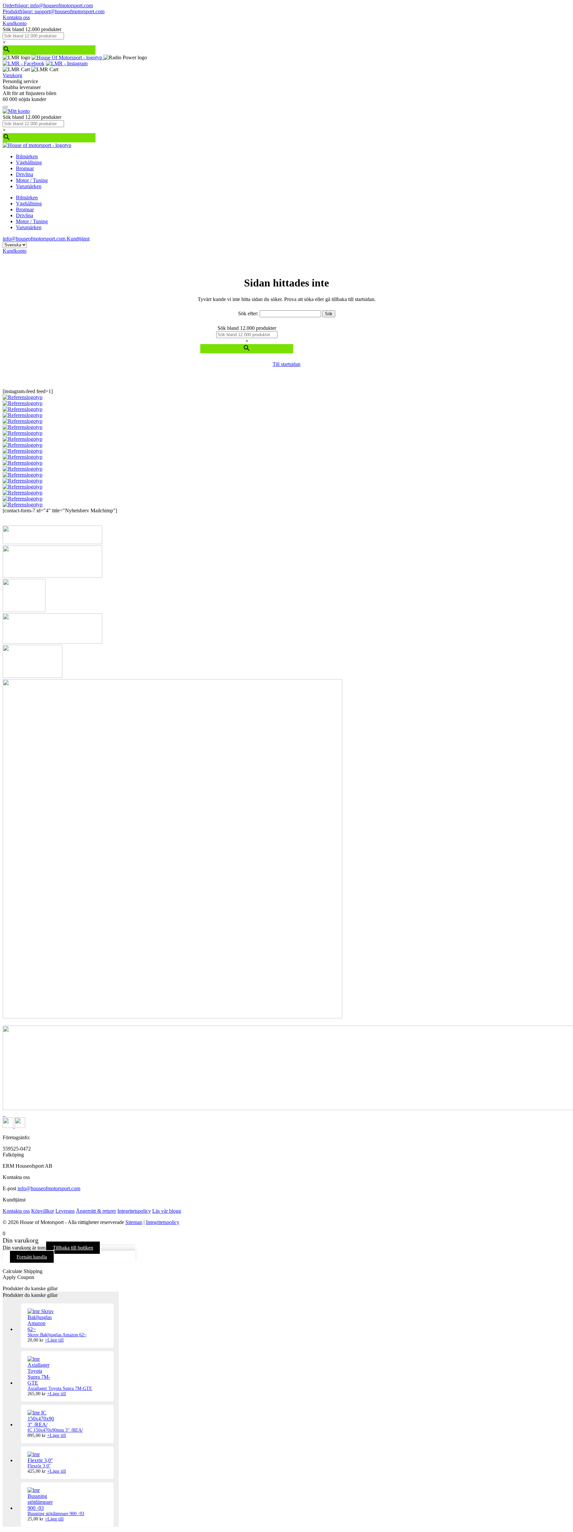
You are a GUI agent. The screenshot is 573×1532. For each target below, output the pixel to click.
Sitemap (133, 1222)
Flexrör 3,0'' (39, 1465)
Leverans (65, 1211)
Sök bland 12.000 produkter (32, 29)
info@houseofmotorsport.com (49, 1188)
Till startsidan (286, 364)
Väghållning (29, 162)
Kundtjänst (78, 238)
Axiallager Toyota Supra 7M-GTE (60, 1388)
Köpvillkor (42, 1211)
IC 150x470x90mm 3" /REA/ (55, 1430)
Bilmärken (27, 156)
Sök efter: (248, 313)
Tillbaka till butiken (73, 1248)
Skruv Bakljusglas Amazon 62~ (57, 1334)
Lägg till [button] (54, 1340)
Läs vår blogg (166, 1211)
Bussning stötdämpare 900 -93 (56, 1513)
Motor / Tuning (32, 180)
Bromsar (25, 168)
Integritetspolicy (134, 1211)
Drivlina (24, 174)
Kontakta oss (16, 17)
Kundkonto (15, 23)
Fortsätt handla (32, 1256)
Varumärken (28, 186)
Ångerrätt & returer (96, 1211)
